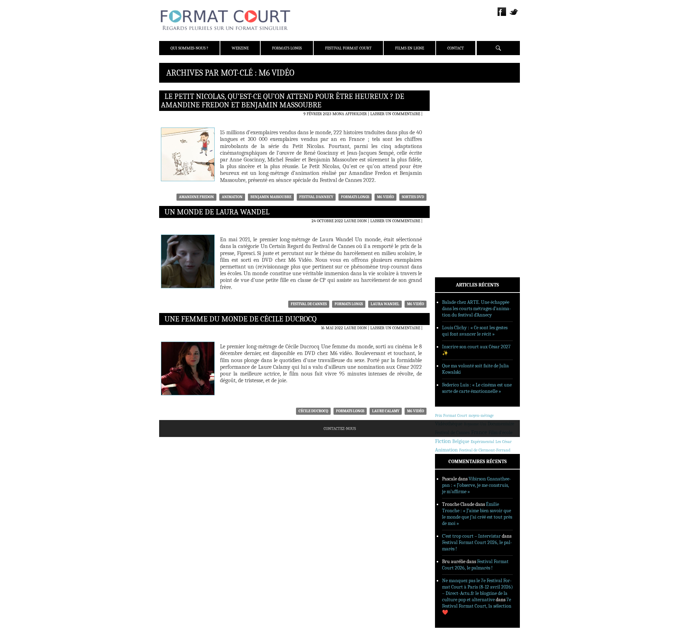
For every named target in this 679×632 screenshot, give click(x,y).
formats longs (355, 197)
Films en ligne (409, 48)
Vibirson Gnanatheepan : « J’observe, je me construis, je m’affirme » (476, 485)
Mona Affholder (349, 113)
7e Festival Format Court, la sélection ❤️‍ (476, 606)
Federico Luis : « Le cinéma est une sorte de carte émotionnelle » (477, 388)
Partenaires (457, 136)
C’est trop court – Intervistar (471, 536)
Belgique (460, 441)
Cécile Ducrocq (313, 411)
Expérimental (482, 441)
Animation (232, 197)
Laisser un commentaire (395, 113)
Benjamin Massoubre (270, 197)
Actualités (456, 158)
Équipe (451, 118)
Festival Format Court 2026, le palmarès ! (475, 565)
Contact (455, 48)
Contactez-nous (340, 428)
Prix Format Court (451, 415)
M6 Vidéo (385, 197)
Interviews (456, 186)
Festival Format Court (348, 48)
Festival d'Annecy (316, 197)
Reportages (456, 195)
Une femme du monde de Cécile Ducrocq (240, 319)
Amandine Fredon (196, 197)
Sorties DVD (413, 197)
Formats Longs (287, 48)
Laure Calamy (385, 411)
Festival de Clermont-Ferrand (484, 450)
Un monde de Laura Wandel (216, 212)
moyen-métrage (481, 415)
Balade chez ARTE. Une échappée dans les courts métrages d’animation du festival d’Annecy (476, 308)
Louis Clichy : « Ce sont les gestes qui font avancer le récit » (474, 331)
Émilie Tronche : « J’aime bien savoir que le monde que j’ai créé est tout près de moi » (477, 513)
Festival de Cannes (309, 304)
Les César (503, 441)
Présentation (458, 109)
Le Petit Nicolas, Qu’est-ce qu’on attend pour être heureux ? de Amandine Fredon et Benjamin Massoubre (282, 101)
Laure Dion (355, 220)
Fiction (443, 441)
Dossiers (453, 177)
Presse (451, 127)
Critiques (454, 167)
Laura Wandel (385, 304)
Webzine (240, 48)
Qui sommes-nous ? (189, 48)
